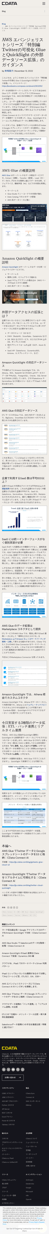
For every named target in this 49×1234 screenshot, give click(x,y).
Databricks (30, 1184)
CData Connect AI (9, 912)
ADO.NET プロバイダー (10, 1101)
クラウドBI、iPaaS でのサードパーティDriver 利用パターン (24, 965)
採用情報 (29, 1162)
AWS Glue (6, 175)
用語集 (4, 1199)
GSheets (25, 915)
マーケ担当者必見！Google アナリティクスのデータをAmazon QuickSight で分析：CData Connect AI (24, 933)
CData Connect (8, 915)
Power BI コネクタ (8, 1121)
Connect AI (30, 1097)
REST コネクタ (7, 1113)
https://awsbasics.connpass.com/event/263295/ (22, 86)
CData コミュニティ (9, 1180)
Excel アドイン (7, 1117)
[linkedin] (4, 1069)
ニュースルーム (31, 1146)
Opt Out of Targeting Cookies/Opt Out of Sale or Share (24, 1230)
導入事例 (5, 1184)
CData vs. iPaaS (8, 1158)
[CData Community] (22, 1069)
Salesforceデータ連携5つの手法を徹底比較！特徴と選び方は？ (24, 1026)
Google (28, 1188)
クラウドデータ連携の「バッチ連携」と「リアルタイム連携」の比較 (24, 1005)
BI (31, 915)
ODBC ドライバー (8, 1093)
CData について (31, 1139)
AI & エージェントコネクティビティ (12, 1149)
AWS (18, 912)
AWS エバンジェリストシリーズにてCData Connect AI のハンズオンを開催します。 (21, 985)
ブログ (4, 1188)
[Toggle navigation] (43, 3)
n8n (27, 1195)
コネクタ (5, 1139)
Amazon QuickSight (10, 267)
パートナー (6, 1154)
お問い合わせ (10, 1077)
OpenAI (28, 1199)
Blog (4, 24)
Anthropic (29, 1180)
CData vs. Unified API (10, 1162)
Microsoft (29, 1192)
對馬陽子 (9, 71)
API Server (6, 1109)
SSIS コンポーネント (33, 1101)
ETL (35, 915)
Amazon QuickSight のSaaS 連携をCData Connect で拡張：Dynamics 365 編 (20, 954)
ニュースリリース (32, 1142)
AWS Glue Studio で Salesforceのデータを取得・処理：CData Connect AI (24, 944)
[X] (8, 1069)
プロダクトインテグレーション (12, 1143)
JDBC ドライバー (8, 1097)
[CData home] (11, 3)
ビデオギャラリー (8, 1203)
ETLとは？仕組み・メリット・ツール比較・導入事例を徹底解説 (24, 1016)
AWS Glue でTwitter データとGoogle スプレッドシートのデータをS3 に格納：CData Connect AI (24, 995)
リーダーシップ (31, 1154)
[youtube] (13, 1069)
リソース (5, 1192)
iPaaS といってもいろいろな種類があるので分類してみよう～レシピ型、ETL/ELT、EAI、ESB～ (24, 975)
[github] (18, 1069)
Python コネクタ (8, 1105)
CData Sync (30, 1093)
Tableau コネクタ (8, 1125)
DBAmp (28, 1105)
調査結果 (5, 489)
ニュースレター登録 (9, 1195)
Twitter (17, 915)
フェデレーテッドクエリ (37, 705)
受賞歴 (28, 1150)
